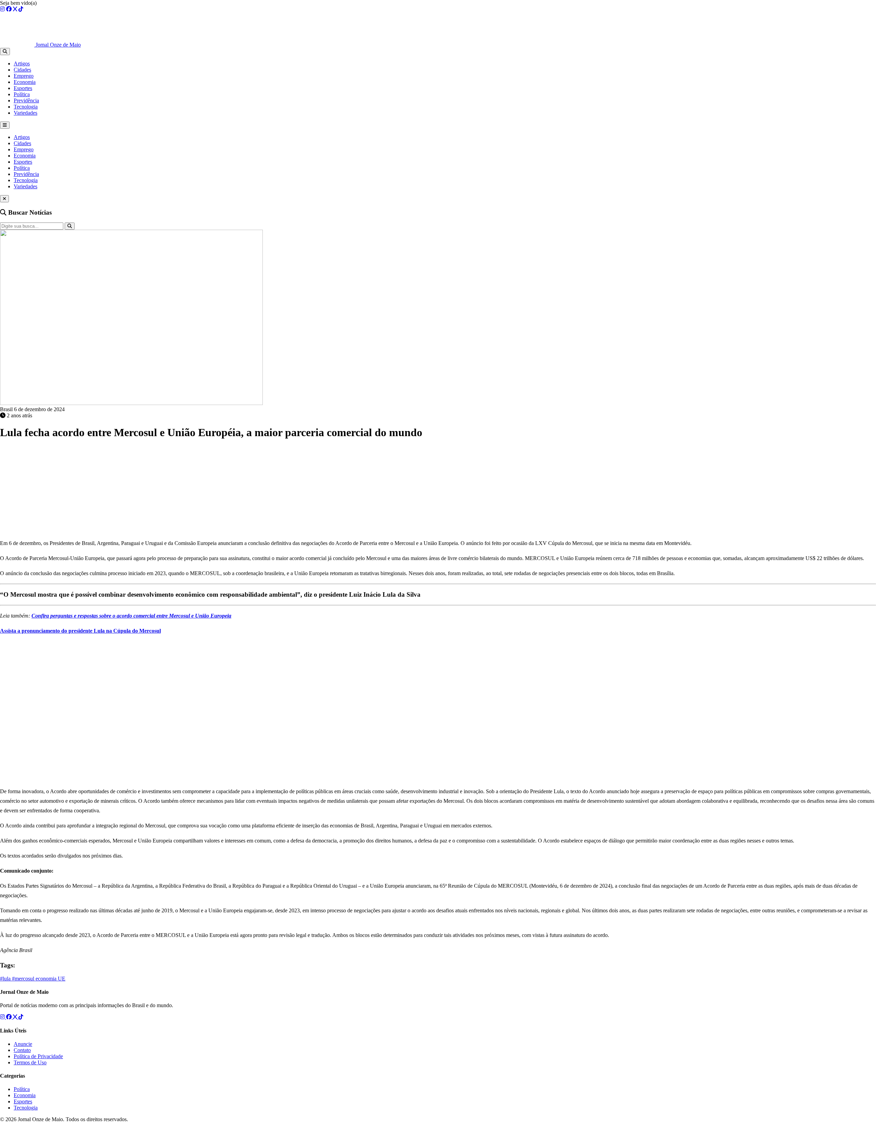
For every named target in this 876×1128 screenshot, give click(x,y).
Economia (25, 82)
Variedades (25, 113)
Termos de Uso (30, 1062)
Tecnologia (26, 107)
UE (61, 978)
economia (47, 978)
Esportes (23, 88)
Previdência (26, 100)
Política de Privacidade (38, 1056)
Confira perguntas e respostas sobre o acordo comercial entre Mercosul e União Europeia (131, 616)
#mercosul (24, 978)
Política (22, 94)
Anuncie (23, 1044)
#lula (6, 978)
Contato (22, 1050)
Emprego (24, 76)
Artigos (22, 63)
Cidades (22, 70)
